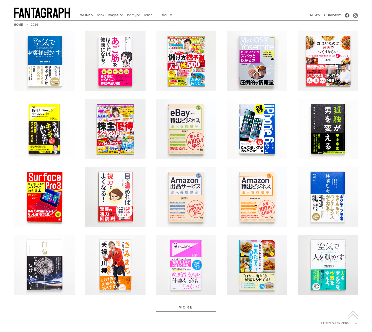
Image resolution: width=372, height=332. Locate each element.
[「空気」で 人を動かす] (328, 293)
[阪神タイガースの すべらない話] (44, 157)
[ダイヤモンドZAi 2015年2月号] (186, 89)
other (148, 15)
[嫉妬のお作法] (186, 293)
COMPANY (332, 15)
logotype (133, 15)
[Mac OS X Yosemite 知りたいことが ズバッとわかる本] (257, 89)
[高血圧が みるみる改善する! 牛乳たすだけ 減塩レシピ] (257, 293)
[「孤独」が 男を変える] (328, 157)
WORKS (86, 15)
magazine (115, 15)
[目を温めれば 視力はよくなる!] (115, 225)
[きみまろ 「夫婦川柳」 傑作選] (115, 293)
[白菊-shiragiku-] (44, 293)
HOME (18, 25)
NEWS (315, 15)
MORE (186, 307)
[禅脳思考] (328, 225)
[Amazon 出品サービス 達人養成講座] (186, 225)
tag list (167, 15)
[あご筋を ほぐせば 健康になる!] (115, 89)
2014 (34, 25)
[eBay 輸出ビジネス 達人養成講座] (186, 157)
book (101, 15)
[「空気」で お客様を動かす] (44, 89)
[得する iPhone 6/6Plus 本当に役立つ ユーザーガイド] (257, 157)
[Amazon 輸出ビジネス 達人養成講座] (257, 225)
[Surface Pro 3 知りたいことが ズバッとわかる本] (44, 225)
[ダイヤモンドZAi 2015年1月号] (115, 157)
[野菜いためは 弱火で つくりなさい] (328, 89)
